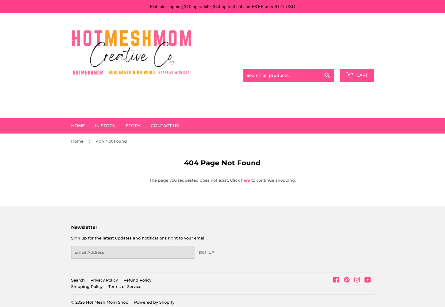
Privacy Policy (104, 280)
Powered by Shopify (154, 302)
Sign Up (206, 252)
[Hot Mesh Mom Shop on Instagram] (357, 280)
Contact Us (165, 125)
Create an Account (357, 61)
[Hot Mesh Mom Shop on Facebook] (336, 280)
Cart (361, 75)
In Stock (105, 125)
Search (78, 280)
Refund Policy (137, 280)
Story (133, 125)
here (245, 180)
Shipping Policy (87, 286)
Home (78, 125)
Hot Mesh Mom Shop (107, 302)
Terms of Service (124, 286)
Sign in (326, 61)
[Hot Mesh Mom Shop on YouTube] (367, 280)
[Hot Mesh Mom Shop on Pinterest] (347, 280)
